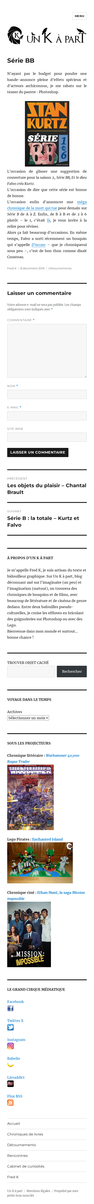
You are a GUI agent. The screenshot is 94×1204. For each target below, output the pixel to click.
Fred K (13, 1177)
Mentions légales (38, 1191)
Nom (12, 386)
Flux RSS (15, 1096)
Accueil (13, 1123)
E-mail (14, 407)
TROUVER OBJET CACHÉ (28, 662)
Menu (79, 16)
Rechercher (72, 671)
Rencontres (17, 1156)
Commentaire (21, 320)
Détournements (60, 268)
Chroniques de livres (25, 1134)
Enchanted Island (47, 839)
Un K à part (15, 1191)
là (48, 220)
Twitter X (15, 1020)
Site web (15, 428)
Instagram (16, 1039)
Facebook (15, 1001)
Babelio (13, 1058)
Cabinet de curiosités (25, 1166)
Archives (14, 712)
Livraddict (16, 1077)
